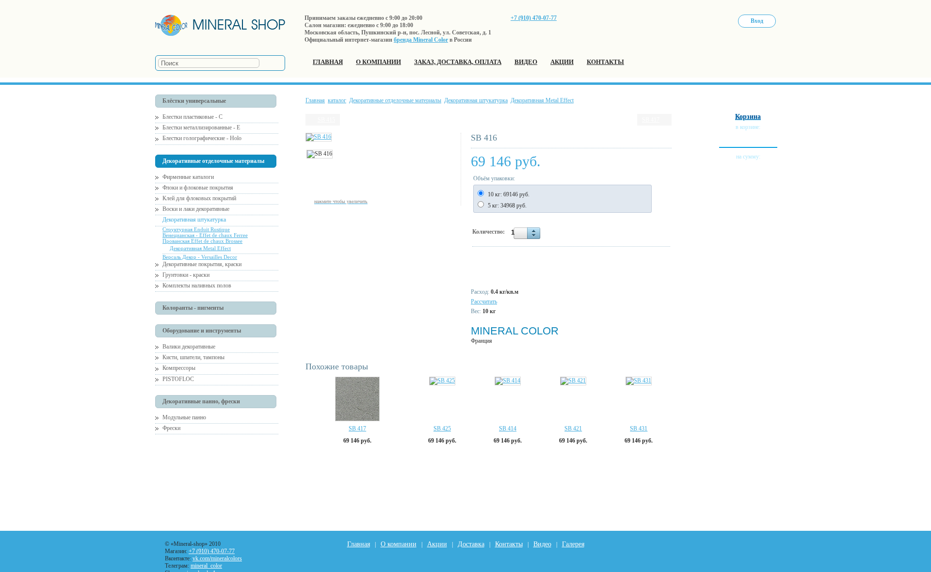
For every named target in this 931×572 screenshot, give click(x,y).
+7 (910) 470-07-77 (534, 18)
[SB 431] (639, 381)
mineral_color (206, 565)
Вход (757, 20)
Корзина (748, 116)
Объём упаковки (493, 178)
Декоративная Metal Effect (542, 100)
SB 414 (507, 428)
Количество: (489, 231)
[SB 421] (573, 381)
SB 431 (638, 428)
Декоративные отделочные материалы (395, 100)
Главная (315, 100)
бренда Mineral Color (421, 39)
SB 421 (573, 428)
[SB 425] (442, 381)
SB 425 (442, 428)
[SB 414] (508, 381)
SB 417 (650, 119)
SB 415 (326, 119)
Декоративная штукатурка (476, 100)
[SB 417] (357, 399)
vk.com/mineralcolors (217, 558)
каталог (337, 100)
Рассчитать (484, 301)
